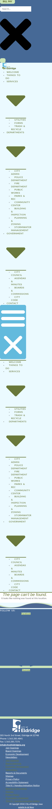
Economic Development (17, 754)
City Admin (15, 172)
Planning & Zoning (19, 221)
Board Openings (13, 751)
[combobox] (15, 9)
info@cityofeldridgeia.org (12, 745)
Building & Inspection (18, 211)
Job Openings (12, 748)
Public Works (17, 191)
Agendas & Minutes (18, 281)
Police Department (19, 178)
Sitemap (9, 776)
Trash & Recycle (18, 127)
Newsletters (11, 757)
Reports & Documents (16, 773)
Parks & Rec (18, 197)
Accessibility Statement (17, 782)
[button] (13, 332)
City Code (15, 298)
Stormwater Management (21, 228)
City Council (16, 273)
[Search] (3, 60)
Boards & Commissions (20, 291)
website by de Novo (26, 807)
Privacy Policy (12, 779)
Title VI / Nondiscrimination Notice (23, 785)
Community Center (20, 203)
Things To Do (13, 76)
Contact (12, 303)
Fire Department (19, 185)
